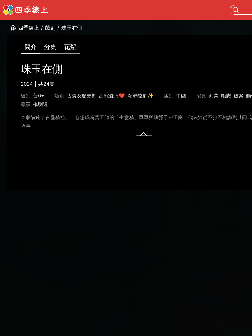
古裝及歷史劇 (81, 96)
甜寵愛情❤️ (112, 96)
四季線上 (28, 27)
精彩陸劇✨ (141, 96)
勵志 (226, 96)
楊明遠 (40, 104)
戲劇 (50, 27)
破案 (238, 96)
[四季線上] (25, 10)
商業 (214, 96)
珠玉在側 (71, 27)
